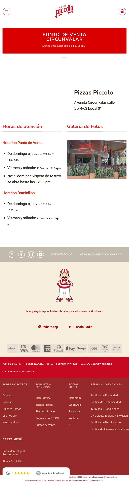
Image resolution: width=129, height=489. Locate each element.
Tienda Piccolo (44, 404)
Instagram (75, 398)
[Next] (124, 159)
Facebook (74, 411)
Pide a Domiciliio (13, 461)
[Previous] (68, 159)
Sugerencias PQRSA (47, 418)
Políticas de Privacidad (104, 395)
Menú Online (43, 398)
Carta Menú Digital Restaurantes (14, 453)
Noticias (7, 402)
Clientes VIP (10, 415)
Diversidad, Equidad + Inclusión (109, 415)
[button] (6, 11)
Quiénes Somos (12, 409)
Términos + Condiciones (105, 409)
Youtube (73, 418)
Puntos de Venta (45, 425)
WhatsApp (75, 404)
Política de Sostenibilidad (106, 402)
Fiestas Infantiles (46, 411)
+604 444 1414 (35, 364)
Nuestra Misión (11, 422)
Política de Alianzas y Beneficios (110, 429)
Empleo (7, 395)
